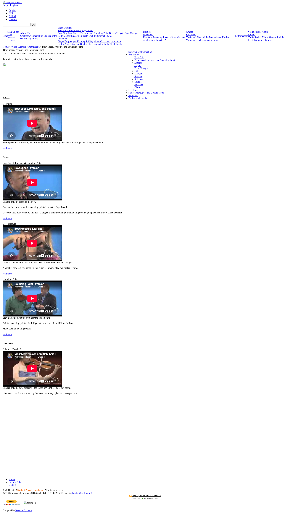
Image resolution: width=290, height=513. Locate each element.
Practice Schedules (148, 33)
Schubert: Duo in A (12, 349)
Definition (7, 104)
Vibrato (97, 41)
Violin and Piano (194, 37)
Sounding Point (10, 279)
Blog (5, 36)
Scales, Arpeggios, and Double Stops (75, 44)
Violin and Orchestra (196, 40)
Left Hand (63, 38)
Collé (60, 36)
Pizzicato (105, 41)
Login (5, 5)
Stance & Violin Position (69, 30)
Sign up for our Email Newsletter (146, 495)
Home (6, 46)
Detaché (113, 33)
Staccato (75, 36)
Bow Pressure (9, 224)
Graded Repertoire (191, 33)
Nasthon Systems (23, 510)
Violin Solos (212, 40)
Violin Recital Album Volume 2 (266, 38)
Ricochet (100, 36)
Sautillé (92, 36)
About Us (25, 33)
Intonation (98, 44)
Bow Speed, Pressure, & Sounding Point (22, 163)
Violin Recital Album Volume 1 (263, 37)
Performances (241, 36)
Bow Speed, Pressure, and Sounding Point (88, 33)
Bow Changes (131, 33)
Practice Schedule (171, 37)
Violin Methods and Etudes (216, 37)
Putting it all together (114, 44)
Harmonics (116, 41)
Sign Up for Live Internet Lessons (13, 36)
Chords (108, 36)
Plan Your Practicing (153, 37)
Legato (121, 33)
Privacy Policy (31, 38)
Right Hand (87, 30)
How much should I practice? (164, 38)
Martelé (67, 36)
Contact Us (25, 36)
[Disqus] (62, 438)
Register (14, 5)
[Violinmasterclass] (12, 2)
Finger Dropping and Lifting (71, 41)
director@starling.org (81, 493)
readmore (7, 148)
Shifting (89, 41)
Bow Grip (62, 33)
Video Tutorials (65, 27)
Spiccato (84, 36)
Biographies (37, 36)
